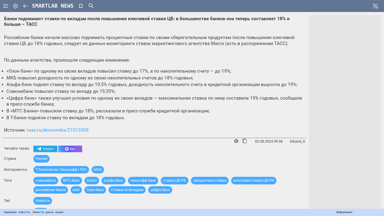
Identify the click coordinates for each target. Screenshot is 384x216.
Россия (41, 158)
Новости (43, 200)
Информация (344, 212)
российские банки (51, 190)
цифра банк (160, 190)
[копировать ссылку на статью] (245, 141)
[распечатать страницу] (236, 141)
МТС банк (71, 180)
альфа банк (113, 180)
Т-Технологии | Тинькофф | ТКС (61, 169)
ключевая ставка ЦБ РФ (253, 180)
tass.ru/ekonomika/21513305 (58, 130)
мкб (76, 190)
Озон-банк (95, 190)
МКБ (98, 169)
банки (92, 180)
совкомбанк (46, 180)
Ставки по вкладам (127, 190)
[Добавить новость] (81, 6)
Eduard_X (297, 141)
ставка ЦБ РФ (174, 180)
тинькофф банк (143, 180)
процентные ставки (209, 180)
